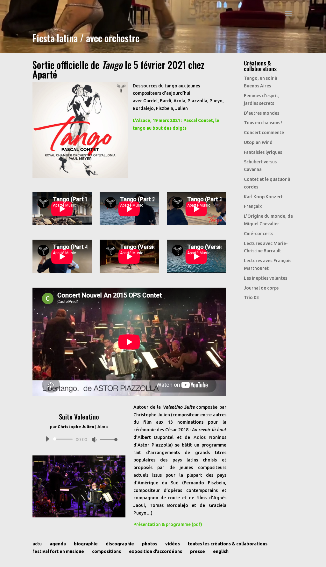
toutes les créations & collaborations (227, 543)
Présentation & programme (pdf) (167, 524)
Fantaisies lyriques (263, 152)
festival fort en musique (58, 551)
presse (197, 551)
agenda (58, 543)
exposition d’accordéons (155, 551)
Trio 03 (251, 297)
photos (149, 543)
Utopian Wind (258, 142)
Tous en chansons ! (263, 122)
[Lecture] (47, 439)
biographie (86, 543)
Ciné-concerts (258, 233)
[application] (79, 439)
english (221, 551)
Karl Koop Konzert (263, 196)
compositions (106, 551)
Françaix (253, 206)
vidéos (172, 543)
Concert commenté (264, 132)
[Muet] (94, 439)
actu (37, 543)
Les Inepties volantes (265, 278)
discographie (120, 543)
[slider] (107, 439)
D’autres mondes (261, 113)
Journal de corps (261, 287)
